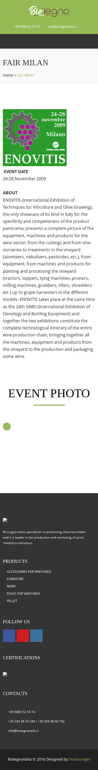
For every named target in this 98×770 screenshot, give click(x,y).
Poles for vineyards (23, 593)
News (11, 586)
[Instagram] (36, 635)
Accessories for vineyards (29, 571)
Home (8, 75)
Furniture (15, 579)
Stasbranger (79, 759)
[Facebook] (9, 635)
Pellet (12, 601)
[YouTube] (22, 635)
